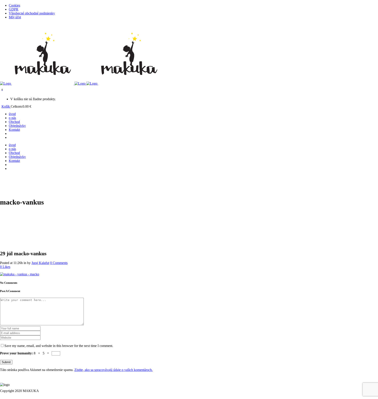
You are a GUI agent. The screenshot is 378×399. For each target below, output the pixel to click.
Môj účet (15, 17)
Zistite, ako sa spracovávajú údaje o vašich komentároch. (113, 370)
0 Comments (59, 263)
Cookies (14, 5)
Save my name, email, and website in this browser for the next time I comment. (58, 346)
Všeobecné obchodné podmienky (32, 13)
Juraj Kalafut (40, 263)
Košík (6, 106)
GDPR (13, 9)
